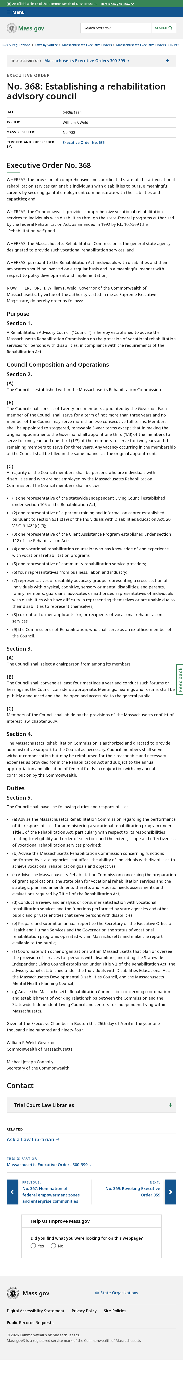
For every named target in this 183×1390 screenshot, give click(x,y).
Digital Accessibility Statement (35, 1310)
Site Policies (115, 1310)
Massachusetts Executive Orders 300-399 (147, 45)
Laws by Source (46, 45)
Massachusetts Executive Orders (87, 45)
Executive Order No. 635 (84, 142)
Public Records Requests (30, 1322)
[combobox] (128, 28)
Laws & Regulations (15, 45)
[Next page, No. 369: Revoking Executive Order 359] (170, 1192)
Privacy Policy (84, 1310)
